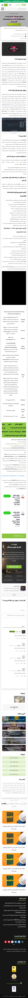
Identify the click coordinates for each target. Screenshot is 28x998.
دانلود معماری (21, 28)
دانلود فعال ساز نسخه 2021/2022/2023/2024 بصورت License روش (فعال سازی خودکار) (16, 518)
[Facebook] (15, 942)
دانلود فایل (7, 496)
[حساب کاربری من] (6, 5)
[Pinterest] (5, 942)
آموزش (12, 446)
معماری (17, 162)
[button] (2, 5)
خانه (25, 28)
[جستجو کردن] (2, 8)
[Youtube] (9, 942)
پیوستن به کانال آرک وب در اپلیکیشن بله (14, 1)
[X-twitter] (14, 944)
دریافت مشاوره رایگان (14, 567)
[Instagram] (22, 942)
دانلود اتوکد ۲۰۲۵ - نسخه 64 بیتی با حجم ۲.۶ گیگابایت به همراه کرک (16, 499)
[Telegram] (19, 942)
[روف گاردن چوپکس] (14, 699)
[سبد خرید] (10, 5)
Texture (8, 111)
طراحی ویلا (8, 572)
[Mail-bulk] (12, 942)
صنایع (23, 65)
